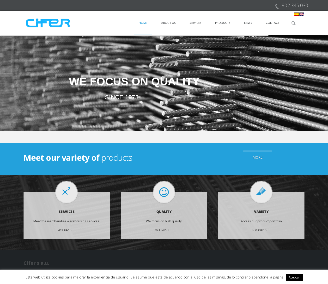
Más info (63, 230)
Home (143, 23)
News (248, 23)
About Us (168, 23)
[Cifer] (48, 22)
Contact (272, 23)
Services (195, 23)
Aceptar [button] (294, 277)
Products (222, 23)
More (257, 157)
